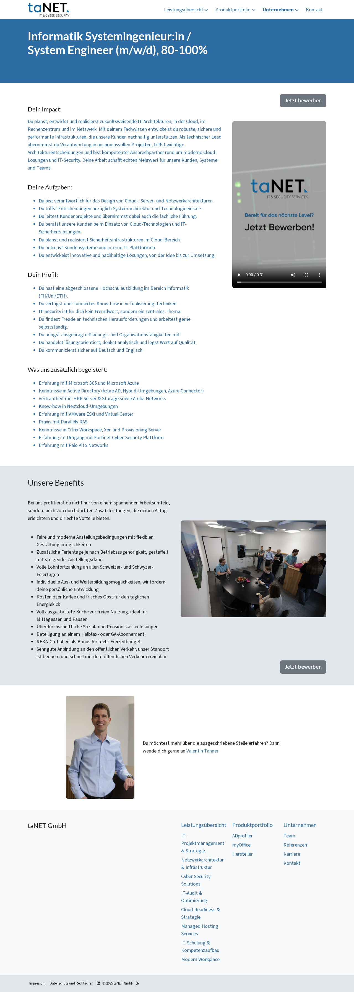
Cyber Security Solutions (195, 880)
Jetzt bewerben (303, 101)
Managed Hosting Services (199, 930)
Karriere (291, 854)
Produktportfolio (233, 9)
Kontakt (314, 9)
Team (289, 835)
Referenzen (295, 845)
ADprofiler (242, 835)
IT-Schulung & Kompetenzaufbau (200, 946)
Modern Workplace (200, 959)
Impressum (37, 983)
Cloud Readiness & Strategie (200, 913)
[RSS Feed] (137, 983)
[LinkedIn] (98, 983)
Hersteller (242, 854)
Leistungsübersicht (184, 9)
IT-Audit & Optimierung (194, 897)
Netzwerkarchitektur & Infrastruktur (202, 863)
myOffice (241, 845)
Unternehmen (279, 9)
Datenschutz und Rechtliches (71, 983)
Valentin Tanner (202, 751)
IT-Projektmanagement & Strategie (202, 843)
